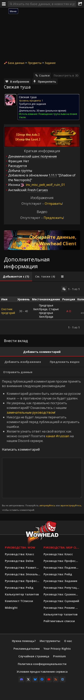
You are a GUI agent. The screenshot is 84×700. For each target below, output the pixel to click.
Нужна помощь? (24, 641)
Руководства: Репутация (62, 587)
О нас (68, 641)
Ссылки (44, 75)
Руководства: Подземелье (62, 567)
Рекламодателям (26, 648)
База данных (16, 63)
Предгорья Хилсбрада (43, 307)
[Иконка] (10, 100)
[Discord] (21, 679)
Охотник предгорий (8, 311)
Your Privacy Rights (57, 648)
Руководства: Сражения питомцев (62, 594)
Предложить (53, 218)
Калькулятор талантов (22, 594)
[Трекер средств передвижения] (42, 240)
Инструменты (50, 641)
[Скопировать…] (64, 289)
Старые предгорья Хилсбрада (49, 312)
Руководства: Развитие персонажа (23, 567)
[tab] (16, 276)
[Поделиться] (80, 4)
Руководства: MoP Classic (62, 547)
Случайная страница (33, 656)
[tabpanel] (42, 308)
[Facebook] (42, 679)
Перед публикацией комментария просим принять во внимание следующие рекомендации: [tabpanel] (42, 445)
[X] (28, 679)
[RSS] (56, 679)
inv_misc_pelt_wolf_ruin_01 (45, 185)
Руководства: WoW (20, 547)
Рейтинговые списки (59, 621)
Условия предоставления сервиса (42, 671)
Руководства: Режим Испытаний (62, 608)
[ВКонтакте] (62, 679)
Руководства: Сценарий (61, 601)
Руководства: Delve (19, 561)
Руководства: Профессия (23, 581)
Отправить (53, 203)
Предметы (34, 63)
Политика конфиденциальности (42, 664)
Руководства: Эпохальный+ (23, 574)
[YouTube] (49, 679)
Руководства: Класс (19, 554)
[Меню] (4, 4)
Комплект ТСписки (19, 601)
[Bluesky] (35, 679)
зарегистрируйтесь (70, 505)
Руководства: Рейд (19, 587)
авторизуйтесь (47, 505)
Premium (59, 656)
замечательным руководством (31, 412)
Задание (50, 63)
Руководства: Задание (60, 581)
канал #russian (57, 436)
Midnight (11, 608)
